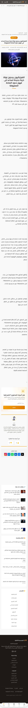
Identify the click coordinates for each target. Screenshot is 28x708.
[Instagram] (5, 454)
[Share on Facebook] (19, 454)
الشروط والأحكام (18, 691)
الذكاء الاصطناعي (14, 663)
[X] (14, 652)
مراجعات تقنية (14, 619)
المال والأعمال (14, 615)
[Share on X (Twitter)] (22, 454)
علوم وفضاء (14, 598)
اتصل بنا (16, 688)
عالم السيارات (14, 626)
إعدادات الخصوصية (10, 691)
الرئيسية (25, 33)
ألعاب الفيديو (14, 601)
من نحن (21, 688)
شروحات (14, 665)
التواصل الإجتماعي (14, 605)
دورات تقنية (14, 622)
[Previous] (4, 5)
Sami (24, 47)
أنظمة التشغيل (14, 608)
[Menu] (26, 2)
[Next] (2, 5)
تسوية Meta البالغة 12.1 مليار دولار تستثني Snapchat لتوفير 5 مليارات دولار (15, 5)
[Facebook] (15, 652)
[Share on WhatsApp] (12, 454)
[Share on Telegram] (8, 454)
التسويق (14, 612)
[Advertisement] (14, 21)
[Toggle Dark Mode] (2, 2)
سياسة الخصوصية (9, 688)
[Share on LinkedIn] (15, 454)
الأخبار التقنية (21, 33)
